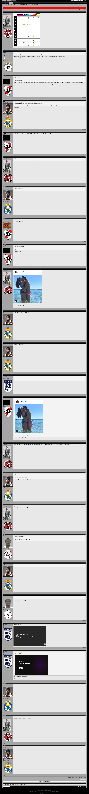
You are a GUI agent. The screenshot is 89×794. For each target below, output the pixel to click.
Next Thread (47, 781)
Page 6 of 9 (70, 9)
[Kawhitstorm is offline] (8, 543)
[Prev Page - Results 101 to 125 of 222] (75, 9)
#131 (85, 156)
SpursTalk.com (80, 786)
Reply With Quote (84, 48)
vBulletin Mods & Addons (46, 791)
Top (85, 779)
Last (84, 9)
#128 (85, 75)
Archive (84, 786)
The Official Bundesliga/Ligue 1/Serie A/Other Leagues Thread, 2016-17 (31, 4)
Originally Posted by (20, 77)
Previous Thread (42, 781)
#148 (85, 683)
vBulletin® (44, 789)
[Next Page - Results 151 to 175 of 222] (83, 9)
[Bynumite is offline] (5, 56)
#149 (85, 715)
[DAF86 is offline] (6, 81)
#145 (85, 594)
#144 (85, 562)
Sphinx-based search (47, 793)
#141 (85, 472)
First (73, 9)
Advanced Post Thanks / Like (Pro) (39, 791)
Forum (4, 4)
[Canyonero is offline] (7, 225)
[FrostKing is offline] (7, 21)
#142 (85, 504)
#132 (85, 186)
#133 (85, 218)
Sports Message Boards (9, 4)
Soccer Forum (16, 4)
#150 (85, 745)
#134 (85, 244)
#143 (85, 534)
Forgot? (85, 0)
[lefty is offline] (8, 108)
